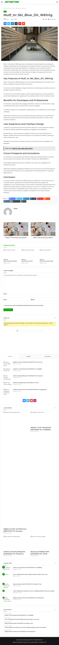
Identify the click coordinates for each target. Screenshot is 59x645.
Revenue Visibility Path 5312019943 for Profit (25, 382)
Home (6, 8)
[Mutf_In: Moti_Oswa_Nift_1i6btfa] (11, 253)
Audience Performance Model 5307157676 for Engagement (30, 389)
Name (5, 293)
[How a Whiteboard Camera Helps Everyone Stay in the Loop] (8, 578)
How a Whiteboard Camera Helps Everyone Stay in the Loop (30, 574)
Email (5, 299)
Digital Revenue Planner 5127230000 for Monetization (28, 598)
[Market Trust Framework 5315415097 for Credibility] (8, 371)
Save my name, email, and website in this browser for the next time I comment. (24, 305)
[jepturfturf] (12, 2)
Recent (10, 356)
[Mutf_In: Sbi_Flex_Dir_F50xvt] (29, 253)
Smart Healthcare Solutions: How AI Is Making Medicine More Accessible (33, 591)
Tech (9, 8)
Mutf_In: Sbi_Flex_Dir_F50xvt (27, 260)
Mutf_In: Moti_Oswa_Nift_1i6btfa (10, 260)
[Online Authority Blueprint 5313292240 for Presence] (8, 378)
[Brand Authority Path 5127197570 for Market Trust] (8, 586)
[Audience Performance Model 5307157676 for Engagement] (8, 392)
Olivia (15, 208)
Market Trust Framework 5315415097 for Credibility (27, 369)
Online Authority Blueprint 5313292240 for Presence (28, 376)
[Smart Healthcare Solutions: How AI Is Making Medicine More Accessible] (8, 593)
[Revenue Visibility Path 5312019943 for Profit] (8, 385)
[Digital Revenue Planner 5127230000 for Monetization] (8, 600)
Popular (28, 356)
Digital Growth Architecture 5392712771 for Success (28, 362)
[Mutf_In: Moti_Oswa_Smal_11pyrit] (47, 253)
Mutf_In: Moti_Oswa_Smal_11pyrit (46, 260)
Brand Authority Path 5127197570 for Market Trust (27, 584)
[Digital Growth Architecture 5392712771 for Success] (8, 364)
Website (33, 299)
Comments (48, 356)
